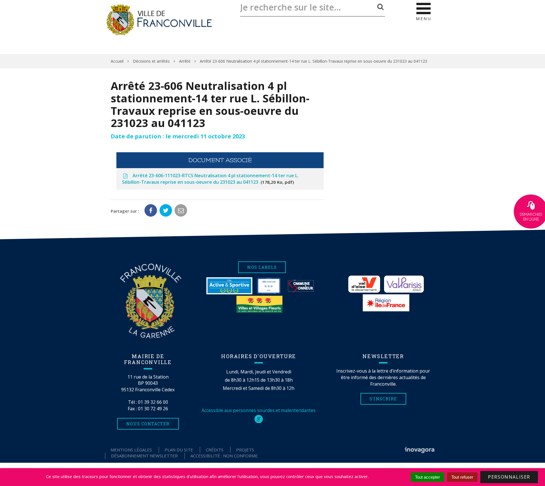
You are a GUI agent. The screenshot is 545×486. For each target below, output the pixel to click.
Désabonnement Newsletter (144, 455)
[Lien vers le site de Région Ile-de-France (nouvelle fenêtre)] (386, 302)
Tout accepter (427, 477)
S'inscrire (383, 399)
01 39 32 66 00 (153, 402)
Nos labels (262, 267)
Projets (245, 450)
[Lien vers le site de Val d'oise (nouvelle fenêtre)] (364, 284)
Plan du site (179, 450)
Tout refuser (462, 477)
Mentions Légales (131, 450)
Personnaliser (509, 477)
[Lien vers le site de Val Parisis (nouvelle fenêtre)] (404, 284)
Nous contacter (148, 423)
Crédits (214, 450)
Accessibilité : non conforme (224, 455)
